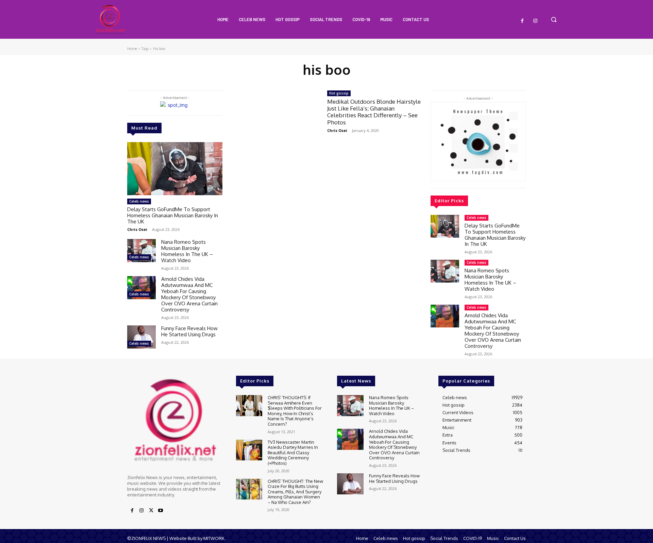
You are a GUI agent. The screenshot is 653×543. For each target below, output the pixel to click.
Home (132, 48)
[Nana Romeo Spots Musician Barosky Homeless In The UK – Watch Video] (141, 250)
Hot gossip (339, 93)
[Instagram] (535, 21)
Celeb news (139, 201)
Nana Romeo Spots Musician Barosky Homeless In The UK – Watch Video (187, 251)
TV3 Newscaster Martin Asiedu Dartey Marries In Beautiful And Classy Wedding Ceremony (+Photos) (293, 452)
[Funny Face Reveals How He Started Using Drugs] (141, 336)
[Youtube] (160, 510)
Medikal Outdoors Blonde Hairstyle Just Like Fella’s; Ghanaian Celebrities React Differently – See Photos (374, 112)
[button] (554, 19)
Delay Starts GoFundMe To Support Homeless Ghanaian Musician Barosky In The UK (172, 215)
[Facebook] (522, 21)
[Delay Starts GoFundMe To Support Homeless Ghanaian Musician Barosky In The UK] (174, 169)
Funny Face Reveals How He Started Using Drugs (189, 331)
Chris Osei (137, 229)
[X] (151, 510)
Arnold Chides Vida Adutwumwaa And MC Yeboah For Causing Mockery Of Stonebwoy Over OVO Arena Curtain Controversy (189, 294)
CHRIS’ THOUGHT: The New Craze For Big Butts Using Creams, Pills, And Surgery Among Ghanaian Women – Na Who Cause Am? (295, 491)
